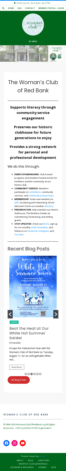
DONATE (42, 467)
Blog (31, 460)
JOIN (16, 202)
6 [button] (40, 374)
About (20, 460)
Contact (30, 8)
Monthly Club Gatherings (33, 464)
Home (11, 8)
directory (49, 206)
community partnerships (41, 195)
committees (35, 192)
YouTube (19, 234)
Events (14, 322)
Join (53, 467)
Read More (17, 367)
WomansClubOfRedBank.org (31, 424)
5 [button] (37, 374)
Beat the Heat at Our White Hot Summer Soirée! (29, 333)
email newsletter (39, 227)
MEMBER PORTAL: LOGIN (51, 8)
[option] (33, 314)
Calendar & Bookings (22, 467)
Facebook (32, 230)
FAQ (19, 8)
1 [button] (26, 374)
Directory (43, 460)
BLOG (46, 223)
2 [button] (29, 374)
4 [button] (34, 374)
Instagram (43, 230)
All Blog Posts (18, 379)
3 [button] (31, 374)
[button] (10, 314)
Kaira (42, 456)
